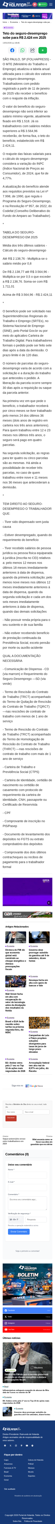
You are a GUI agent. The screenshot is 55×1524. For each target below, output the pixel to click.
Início (5, 22)
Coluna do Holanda (35, 1460)
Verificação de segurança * (19, 1213)
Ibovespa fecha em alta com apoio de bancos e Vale (38, 983)
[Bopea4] (17, 4)
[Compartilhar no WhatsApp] (22, 50)
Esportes (31, 1476)
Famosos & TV (10, 1468)
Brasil (6, 1472)
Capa (6, 1460)
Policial (31, 1464)
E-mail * (11, 1182)
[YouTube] (27, 1445)
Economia (14, 22)
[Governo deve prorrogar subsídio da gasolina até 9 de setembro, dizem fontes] (39, 937)
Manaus (31, 1468)
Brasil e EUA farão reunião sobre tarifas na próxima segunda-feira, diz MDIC (14, 1027)
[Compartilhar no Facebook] (12, 50)
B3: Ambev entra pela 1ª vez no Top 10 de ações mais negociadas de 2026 (15, 1067)
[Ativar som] (49, 903)
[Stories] (34, 4)
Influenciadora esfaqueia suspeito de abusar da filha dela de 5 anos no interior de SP (26, 1391)
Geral (6, 1480)
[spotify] (32, 1445)
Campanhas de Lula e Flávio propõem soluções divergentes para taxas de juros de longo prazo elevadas (39, 1043)
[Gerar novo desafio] (20, 1220)
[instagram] (16, 1445)
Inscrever (11, 1118)
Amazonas (8, 1464)
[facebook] (5, 1445)
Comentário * (13, 1194)
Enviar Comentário (19, 1231)
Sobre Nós (17, 1521)
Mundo (31, 1472)
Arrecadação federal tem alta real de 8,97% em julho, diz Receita (39, 1067)
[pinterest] (21, 1445)
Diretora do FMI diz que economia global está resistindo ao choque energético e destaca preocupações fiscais (15, 960)
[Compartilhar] (32, 50)
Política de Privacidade (33, 1521)
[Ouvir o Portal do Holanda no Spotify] (42, 50)
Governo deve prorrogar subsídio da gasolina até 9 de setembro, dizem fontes (39, 955)
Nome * (11, 1169)
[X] (10, 1445)
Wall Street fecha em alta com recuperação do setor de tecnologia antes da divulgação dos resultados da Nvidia (15, 1002)
